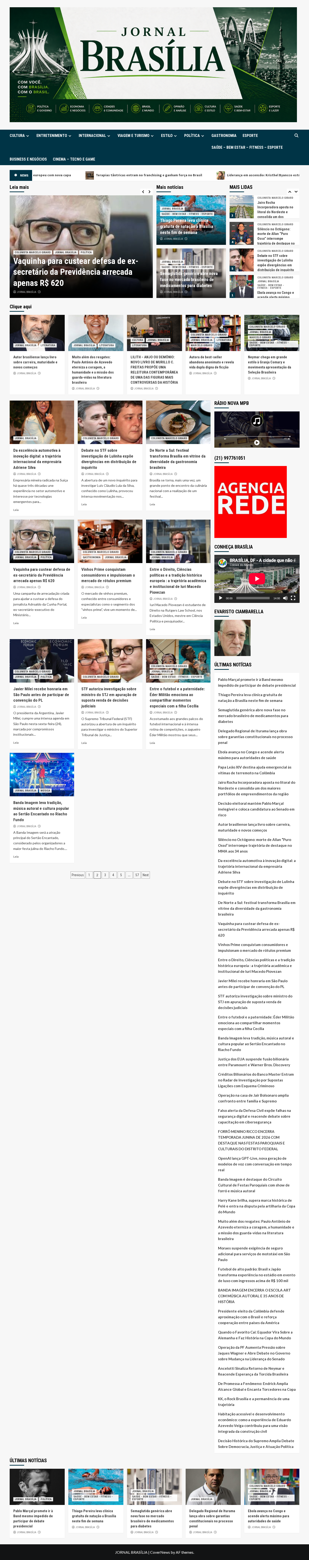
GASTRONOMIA (224, 135)
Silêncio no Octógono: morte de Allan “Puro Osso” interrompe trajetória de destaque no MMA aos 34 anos (276, 238)
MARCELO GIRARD (201, 345)
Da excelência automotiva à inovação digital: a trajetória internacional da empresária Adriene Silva (257, 866)
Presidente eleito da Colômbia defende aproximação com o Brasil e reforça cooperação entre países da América (251, 1317)
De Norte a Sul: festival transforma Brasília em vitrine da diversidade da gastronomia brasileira (256, 908)
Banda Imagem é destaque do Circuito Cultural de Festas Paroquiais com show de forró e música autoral (254, 1185)
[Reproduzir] (220, 598)
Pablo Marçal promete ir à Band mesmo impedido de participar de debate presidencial (257, 682)
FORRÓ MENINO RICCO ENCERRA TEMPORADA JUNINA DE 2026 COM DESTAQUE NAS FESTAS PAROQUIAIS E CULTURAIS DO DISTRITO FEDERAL (251, 1140)
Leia (16, 510)
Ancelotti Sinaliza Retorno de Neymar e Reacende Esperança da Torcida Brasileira (253, 1371)
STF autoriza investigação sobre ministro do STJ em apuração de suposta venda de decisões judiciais (255, 1002)
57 (137, 875)
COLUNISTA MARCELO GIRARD (33, 252)
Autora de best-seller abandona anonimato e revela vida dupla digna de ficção (211, 362)
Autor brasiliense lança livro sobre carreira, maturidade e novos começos (35, 362)
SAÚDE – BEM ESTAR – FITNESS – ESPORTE (247, 147)
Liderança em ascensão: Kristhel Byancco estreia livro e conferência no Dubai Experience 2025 (192, 175)
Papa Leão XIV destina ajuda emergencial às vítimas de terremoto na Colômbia (254, 770)
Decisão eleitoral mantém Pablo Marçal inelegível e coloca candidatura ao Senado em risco (256, 809)
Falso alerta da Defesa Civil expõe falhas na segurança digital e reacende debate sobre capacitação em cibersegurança (254, 1116)
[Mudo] (285, 598)
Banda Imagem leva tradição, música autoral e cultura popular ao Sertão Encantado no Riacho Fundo (256, 1044)
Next (146, 875)
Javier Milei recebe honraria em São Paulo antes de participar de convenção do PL (80, 272)
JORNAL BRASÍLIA (66, 252)
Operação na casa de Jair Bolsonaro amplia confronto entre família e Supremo (253, 1098)
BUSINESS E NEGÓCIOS (28, 159)
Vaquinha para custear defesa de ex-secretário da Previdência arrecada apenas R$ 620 (41, 575)
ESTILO (167, 135)
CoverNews (160, 1552)
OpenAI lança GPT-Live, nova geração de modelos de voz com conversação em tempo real (255, 1164)
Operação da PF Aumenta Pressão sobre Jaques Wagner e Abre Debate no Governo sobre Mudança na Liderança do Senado (254, 1353)
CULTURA (17, 135)
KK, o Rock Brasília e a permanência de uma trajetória (253, 1402)
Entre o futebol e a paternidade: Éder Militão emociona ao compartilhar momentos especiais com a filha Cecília (256, 1023)
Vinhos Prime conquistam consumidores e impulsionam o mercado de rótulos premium (108, 575)
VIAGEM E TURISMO (133, 135)
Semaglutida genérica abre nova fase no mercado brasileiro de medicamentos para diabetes (189, 279)
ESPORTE (250, 135)
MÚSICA (45, 790)
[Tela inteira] (293, 598)
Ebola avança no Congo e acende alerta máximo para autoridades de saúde (251, 755)
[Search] (296, 135)
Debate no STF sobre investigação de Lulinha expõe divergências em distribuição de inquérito (256, 887)
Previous (78, 875)
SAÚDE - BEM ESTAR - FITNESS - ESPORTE (187, 214)
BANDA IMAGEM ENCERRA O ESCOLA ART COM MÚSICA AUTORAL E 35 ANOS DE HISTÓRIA (254, 1296)
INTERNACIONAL (92, 135)
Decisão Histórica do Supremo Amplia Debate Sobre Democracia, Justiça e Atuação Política (256, 1444)
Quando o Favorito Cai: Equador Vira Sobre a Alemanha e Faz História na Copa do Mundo (255, 1335)
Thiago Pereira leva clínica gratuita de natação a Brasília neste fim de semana (186, 226)
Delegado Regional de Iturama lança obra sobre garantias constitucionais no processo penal (255, 737)
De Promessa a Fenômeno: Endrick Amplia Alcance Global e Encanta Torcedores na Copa (257, 1386)
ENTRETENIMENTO (51, 135)
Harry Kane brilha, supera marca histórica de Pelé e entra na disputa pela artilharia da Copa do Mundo (256, 1206)
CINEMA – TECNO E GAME (74, 159)
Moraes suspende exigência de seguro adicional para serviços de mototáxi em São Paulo (254, 1254)
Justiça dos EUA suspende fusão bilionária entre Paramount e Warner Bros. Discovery (254, 1062)
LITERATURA (48, 345)
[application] (257, 579)
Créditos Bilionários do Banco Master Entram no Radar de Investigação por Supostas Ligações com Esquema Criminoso (256, 1080)
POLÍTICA (192, 135)
